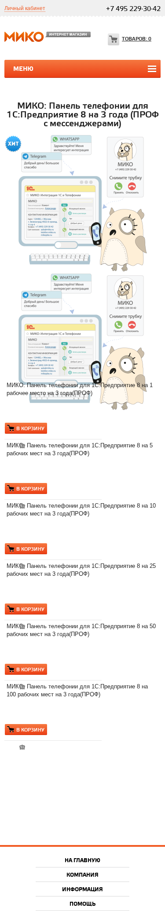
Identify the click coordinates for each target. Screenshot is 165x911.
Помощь (82, 904)
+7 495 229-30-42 (133, 9)
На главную (82, 860)
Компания (82, 875)
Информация (82, 889)
